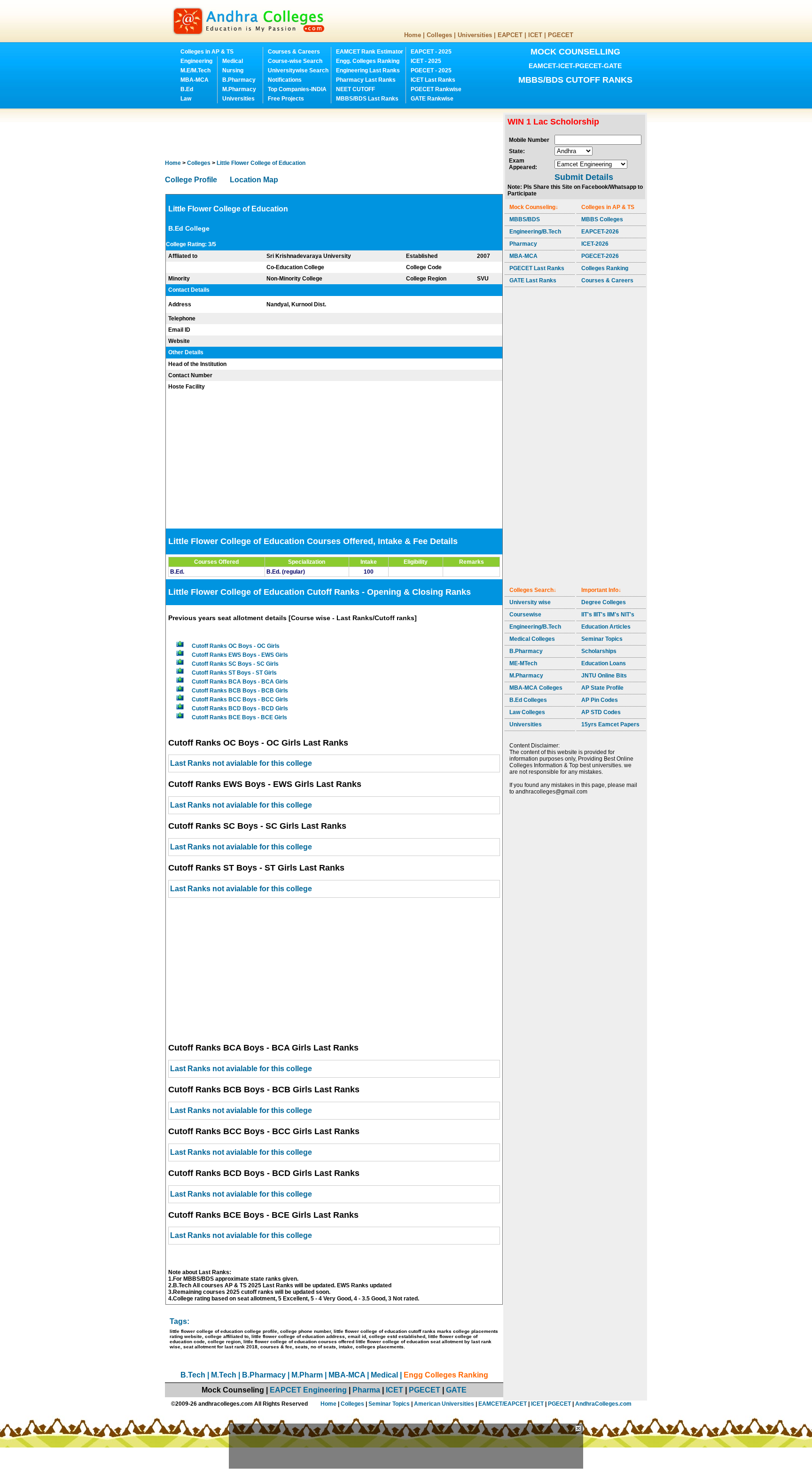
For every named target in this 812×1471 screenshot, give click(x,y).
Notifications (285, 80)
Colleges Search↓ (532, 590)
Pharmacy (523, 244)
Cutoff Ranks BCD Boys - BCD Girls (240, 708)
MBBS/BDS (524, 219)
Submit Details (583, 177)
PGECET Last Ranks (536, 268)
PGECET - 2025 (431, 70)
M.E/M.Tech (195, 70)
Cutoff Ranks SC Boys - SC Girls (235, 664)
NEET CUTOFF (355, 89)
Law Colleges (527, 712)
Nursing (232, 70)
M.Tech (223, 1375)
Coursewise (525, 614)
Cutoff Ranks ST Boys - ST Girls (234, 672)
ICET (535, 35)
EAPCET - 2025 (431, 51)
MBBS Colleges (602, 219)
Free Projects (286, 98)
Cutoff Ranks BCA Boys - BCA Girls (240, 681)
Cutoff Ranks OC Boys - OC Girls (236, 646)
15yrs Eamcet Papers (610, 724)
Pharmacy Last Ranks (366, 80)
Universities (475, 35)
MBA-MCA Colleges (535, 688)
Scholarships (599, 651)
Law (185, 98)
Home (412, 35)
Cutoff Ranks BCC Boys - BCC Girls (240, 699)
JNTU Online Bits (604, 675)
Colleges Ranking (604, 268)
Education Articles (606, 626)
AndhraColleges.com (603, 1404)
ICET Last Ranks (433, 80)
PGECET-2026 (600, 256)
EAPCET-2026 (600, 231)
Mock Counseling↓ (533, 207)
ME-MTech (523, 663)
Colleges (439, 35)
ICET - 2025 (426, 61)
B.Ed (186, 89)
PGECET (560, 35)
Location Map (254, 180)
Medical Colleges (532, 639)
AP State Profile (602, 688)
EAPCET (510, 35)
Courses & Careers (294, 51)
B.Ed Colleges (528, 700)
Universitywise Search (298, 70)
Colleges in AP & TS (207, 51)
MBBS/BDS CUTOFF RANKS (575, 80)
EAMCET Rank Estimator (369, 51)
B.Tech (192, 1375)
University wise (530, 602)
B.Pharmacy (239, 80)
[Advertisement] (336, 134)
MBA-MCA (194, 80)
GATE (456, 1390)
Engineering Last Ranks (368, 70)
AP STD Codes (601, 712)
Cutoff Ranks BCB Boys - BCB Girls (240, 690)
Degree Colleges (603, 602)
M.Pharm (307, 1375)
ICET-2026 (595, 244)
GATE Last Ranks (532, 280)
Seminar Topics (602, 639)
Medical (232, 61)
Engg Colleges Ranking (446, 1375)
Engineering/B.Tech (535, 231)
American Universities (444, 1404)
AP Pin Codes (599, 700)
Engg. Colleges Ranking (367, 61)
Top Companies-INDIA (297, 89)
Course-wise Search (295, 61)
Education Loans (603, 663)
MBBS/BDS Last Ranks (367, 98)
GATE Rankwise (432, 98)
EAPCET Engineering (308, 1390)
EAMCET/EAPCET (502, 1404)
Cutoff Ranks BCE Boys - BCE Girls (239, 717)
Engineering (196, 61)
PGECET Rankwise (436, 89)
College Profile (191, 180)
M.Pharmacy (239, 89)
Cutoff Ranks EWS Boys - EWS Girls (240, 655)
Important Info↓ (601, 590)
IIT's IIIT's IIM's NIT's (607, 614)
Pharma (366, 1390)
